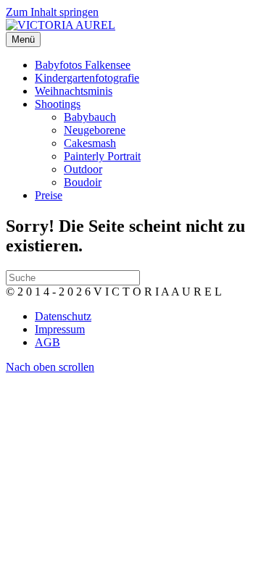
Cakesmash (90, 143)
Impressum (60, 329)
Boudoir (83, 182)
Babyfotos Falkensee (82, 65)
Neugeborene (94, 130)
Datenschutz (63, 316)
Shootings (57, 104)
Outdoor (83, 169)
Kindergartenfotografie (87, 78)
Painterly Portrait (102, 156)
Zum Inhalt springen (52, 12)
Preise (48, 195)
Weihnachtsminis (73, 91)
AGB (47, 342)
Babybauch (90, 117)
